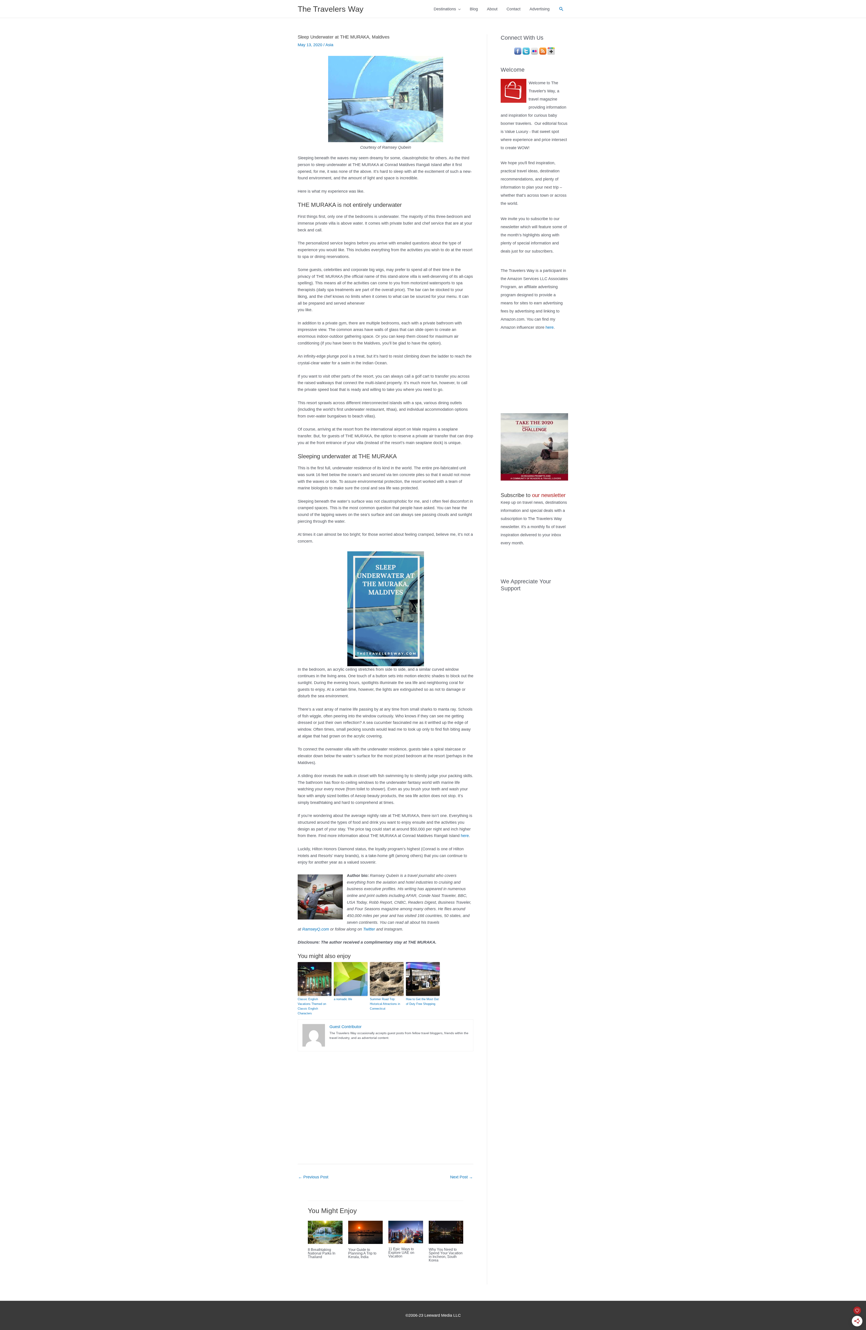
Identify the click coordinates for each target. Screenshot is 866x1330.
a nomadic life (343, 999)
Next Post (461, 1177)
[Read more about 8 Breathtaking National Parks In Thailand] (325, 1232)
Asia (329, 45)
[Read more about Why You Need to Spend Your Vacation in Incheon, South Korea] (446, 1232)
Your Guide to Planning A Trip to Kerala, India (362, 1253)
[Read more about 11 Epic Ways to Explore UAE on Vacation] (405, 1232)
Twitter (369, 929)
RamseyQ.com (315, 929)
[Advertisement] (534, 371)
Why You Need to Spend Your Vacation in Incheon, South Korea (446, 1255)
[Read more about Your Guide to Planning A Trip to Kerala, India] (365, 1232)
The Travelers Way (331, 9)
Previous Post (313, 1177)
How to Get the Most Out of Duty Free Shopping (422, 1001)
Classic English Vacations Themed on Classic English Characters (312, 1006)
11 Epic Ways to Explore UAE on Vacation (401, 1252)
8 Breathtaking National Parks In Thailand (321, 1253)
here (465, 835)
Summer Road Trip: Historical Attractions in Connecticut (385, 1003)
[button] (561, 8)
